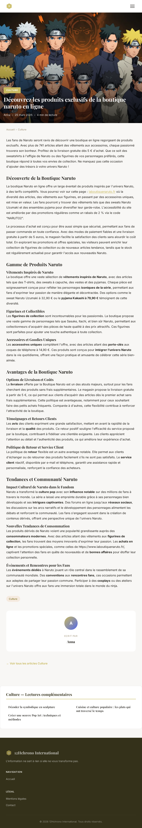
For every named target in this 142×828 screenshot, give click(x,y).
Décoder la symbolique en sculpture (31, 707)
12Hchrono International (36, 752)
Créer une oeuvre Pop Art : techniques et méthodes (34, 717)
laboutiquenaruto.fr (102, 191)
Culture (12, 90)
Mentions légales (16, 798)
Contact (11, 805)
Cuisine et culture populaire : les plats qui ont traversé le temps (103, 709)
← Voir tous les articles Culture (27, 663)
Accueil (10, 129)
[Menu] (132, 6)
